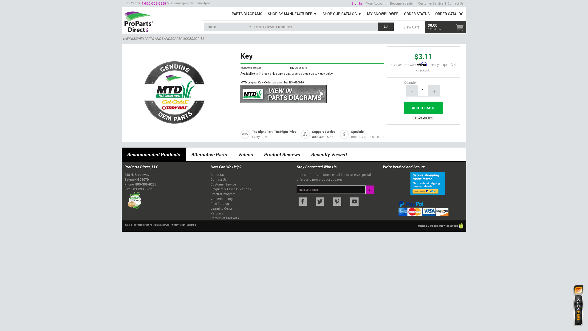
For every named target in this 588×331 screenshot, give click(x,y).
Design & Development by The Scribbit (438, 226)
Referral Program (223, 194)
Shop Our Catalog (339, 13)
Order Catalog (449, 13)
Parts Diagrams (247, 13)
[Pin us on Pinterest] (337, 201)
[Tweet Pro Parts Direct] (319, 201)
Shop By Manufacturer (290, 13)
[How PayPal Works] (427, 183)
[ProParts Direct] (162, 20)
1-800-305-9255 (154, 3)
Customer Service (430, 3)
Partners (217, 213)
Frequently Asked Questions (231, 189)
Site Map (191, 224)
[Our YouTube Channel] (354, 201)
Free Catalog (220, 203)
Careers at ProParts (225, 218)
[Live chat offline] (578, 305)
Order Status (417, 13)
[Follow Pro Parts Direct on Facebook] (302, 201)
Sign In (357, 3)
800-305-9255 (322, 136)
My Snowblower (383, 13)
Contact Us (456, 3)
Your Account (376, 3)
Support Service (323, 131)
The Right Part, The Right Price (274, 131)
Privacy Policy (178, 224)
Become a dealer (402, 3)
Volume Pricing (222, 199)
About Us (217, 174)
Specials (357, 131)
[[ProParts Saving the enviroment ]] (134, 199)
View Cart (411, 27)
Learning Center (222, 208)
